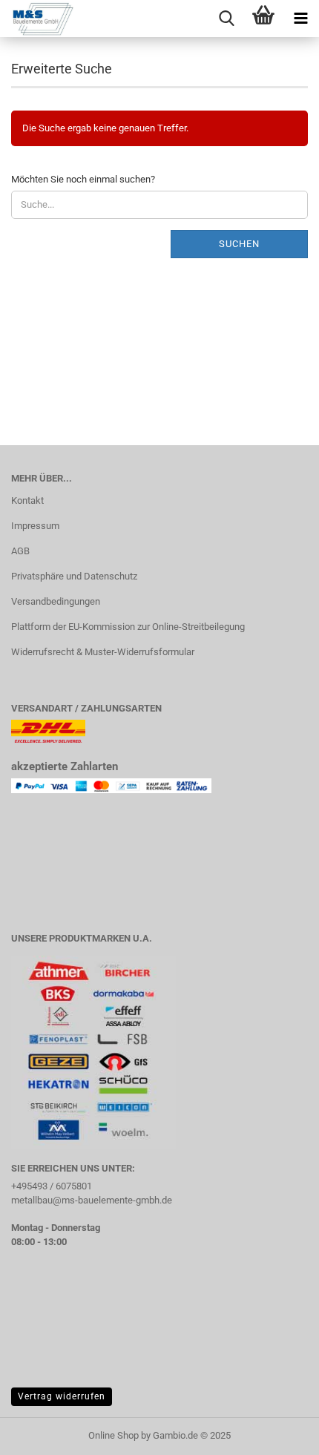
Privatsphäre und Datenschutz (74, 576)
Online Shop (113, 1435)
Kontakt (27, 500)
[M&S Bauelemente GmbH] (37, 18)
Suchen (239, 243)
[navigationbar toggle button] (300, 18)
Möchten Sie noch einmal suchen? (83, 179)
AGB (20, 550)
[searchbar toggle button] (226, 18)
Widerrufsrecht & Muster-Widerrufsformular (102, 651)
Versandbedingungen (55, 601)
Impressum (35, 525)
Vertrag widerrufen (61, 1396)
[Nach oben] (278, 1432)
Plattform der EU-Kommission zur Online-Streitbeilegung (128, 626)
